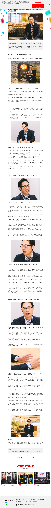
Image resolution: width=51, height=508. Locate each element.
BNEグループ (20, 457)
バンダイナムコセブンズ (30, 457)
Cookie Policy (17, 3)
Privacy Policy (33, 499)
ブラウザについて (25, 499)
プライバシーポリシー (41, 499)
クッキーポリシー (18, 501)
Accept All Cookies (38, 7)
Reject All (38, 4)
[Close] (49, 4)
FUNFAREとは (18, 499)
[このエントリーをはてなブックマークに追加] (5, 506)
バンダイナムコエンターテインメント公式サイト (30, 501)
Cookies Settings (38, 2)
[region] (25, 4)
